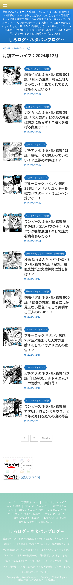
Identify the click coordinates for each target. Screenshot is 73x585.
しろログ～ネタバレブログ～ (36, 39)
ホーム (12, 502)
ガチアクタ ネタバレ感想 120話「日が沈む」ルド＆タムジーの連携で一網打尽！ (46, 378)
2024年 (18, 48)
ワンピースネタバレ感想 (27, 514)
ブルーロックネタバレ (36, 506)
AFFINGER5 (48, 579)
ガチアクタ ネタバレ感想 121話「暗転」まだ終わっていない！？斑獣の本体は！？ (46, 155)
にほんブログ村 (29, 477)
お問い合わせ (46, 521)
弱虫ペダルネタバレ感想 (26, 518)
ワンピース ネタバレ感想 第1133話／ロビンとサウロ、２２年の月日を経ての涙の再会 (46, 411)
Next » (46, 438)
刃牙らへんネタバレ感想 (31, 510)
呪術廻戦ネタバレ (30, 502)
